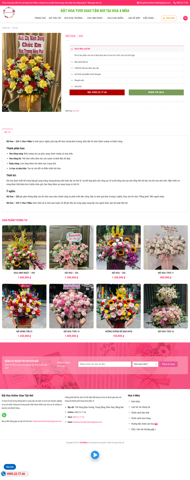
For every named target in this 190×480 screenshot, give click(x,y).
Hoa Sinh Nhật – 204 (24, 273)
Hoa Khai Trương (73, 18)
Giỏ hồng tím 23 (24, 331)
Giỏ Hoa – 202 (118, 273)
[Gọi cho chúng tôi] (4, 415)
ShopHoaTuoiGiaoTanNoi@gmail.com (47, 421)
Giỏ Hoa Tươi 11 (166, 273)
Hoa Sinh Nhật (95, 18)
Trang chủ (6, 28)
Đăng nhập (170, 18)
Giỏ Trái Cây (55, 18)
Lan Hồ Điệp (134, 18)
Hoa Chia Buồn (115, 18)
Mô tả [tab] (7, 132)
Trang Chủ (40, 18)
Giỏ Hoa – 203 (71, 273)
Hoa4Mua (84, 442)
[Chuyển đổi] (72, 48)
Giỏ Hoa (15, 28)
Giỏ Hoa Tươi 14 (71, 331)
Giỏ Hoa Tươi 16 (166, 331)
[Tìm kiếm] (185, 18)
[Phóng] (5, 108)
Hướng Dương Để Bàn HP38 (118, 331)
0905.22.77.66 (78, 417)
